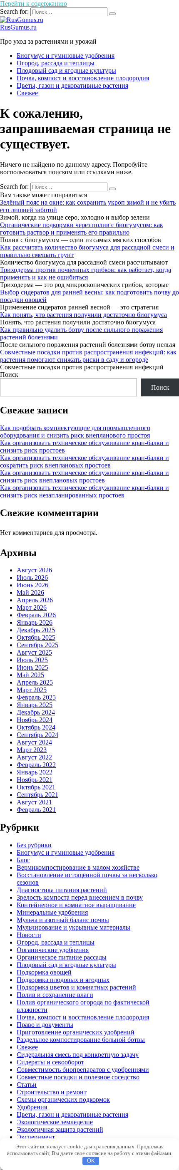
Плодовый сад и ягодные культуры (66, 70)
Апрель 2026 (35, 600)
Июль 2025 (32, 659)
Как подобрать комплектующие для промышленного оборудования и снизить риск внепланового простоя (75, 431)
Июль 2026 (32, 577)
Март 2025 (32, 689)
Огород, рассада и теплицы (55, 63)
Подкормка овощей (44, 972)
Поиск (9, 374)
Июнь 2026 (32, 585)
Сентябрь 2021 (37, 794)
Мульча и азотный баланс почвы (63, 919)
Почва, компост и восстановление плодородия (83, 78)
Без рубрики (34, 844)
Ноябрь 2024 (34, 719)
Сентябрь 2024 (37, 734)
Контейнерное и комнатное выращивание (76, 904)
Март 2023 (32, 749)
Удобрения (32, 1107)
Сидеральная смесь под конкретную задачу (78, 1054)
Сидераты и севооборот (50, 1062)
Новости (29, 934)
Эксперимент (36, 1136)
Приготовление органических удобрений (75, 1032)
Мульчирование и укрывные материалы (73, 927)
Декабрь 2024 (36, 712)
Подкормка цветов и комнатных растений (76, 987)
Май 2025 (30, 674)
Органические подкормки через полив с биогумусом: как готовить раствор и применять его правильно (81, 228)
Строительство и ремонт (52, 1092)
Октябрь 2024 (36, 727)
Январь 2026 (34, 622)
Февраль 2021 (36, 809)
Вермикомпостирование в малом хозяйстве (78, 867)
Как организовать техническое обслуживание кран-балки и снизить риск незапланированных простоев (84, 491)
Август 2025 (34, 652)
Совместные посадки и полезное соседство (78, 1077)
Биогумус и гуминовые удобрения (65, 55)
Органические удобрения (53, 949)
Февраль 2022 (36, 764)
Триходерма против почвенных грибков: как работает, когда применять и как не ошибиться (85, 273)
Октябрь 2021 (36, 787)
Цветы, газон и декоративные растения (72, 85)
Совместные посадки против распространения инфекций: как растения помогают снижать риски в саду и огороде (88, 356)
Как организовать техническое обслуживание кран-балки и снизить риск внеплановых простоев (84, 476)
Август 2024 (34, 742)
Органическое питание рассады (62, 957)
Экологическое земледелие (55, 1121)
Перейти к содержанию (33, 3)
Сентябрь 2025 (37, 644)
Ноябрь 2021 (34, 779)
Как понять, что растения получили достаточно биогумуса (83, 314)
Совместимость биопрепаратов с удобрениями (83, 1069)
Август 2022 (34, 757)
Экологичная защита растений (60, 1129)
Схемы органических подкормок (63, 1099)
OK (91, 1161)
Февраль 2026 (36, 614)
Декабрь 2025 (36, 629)
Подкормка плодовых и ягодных (63, 979)
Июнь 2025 (32, 667)
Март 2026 (32, 607)
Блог (23, 859)
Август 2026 (34, 570)
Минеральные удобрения (52, 912)
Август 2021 (34, 802)
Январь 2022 (34, 772)
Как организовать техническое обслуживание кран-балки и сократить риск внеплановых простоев (84, 461)
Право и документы (45, 1024)
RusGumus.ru (18, 27)
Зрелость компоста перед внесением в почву (80, 897)
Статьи (27, 1084)
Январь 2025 (34, 704)
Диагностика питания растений (62, 889)
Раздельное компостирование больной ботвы (81, 1039)
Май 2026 (30, 592)
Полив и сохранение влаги (55, 994)
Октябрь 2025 (36, 637)
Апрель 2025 (35, 682)
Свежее (27, 92)
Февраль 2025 (36, 697)
